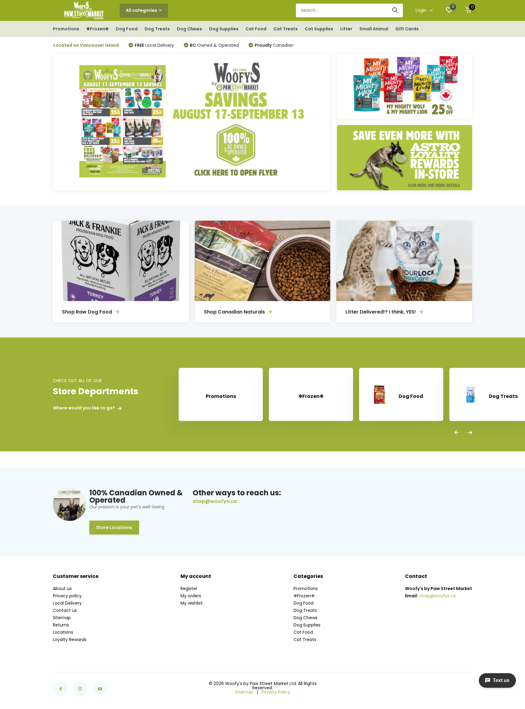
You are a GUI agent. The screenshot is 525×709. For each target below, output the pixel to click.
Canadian (274, 45)
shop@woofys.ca (215, 501)
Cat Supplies (319, 29)
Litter (346, 29)
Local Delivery (154, 45)
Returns (61, 625)
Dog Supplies (223, 29)
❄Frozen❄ (97, 29)
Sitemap (62, 618)
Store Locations (114, 527)
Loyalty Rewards (70, 639)
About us (62, 588)
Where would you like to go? (84, 408)
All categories (141, 10)
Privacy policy (67, 596)
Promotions (66, 29)
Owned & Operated (214, 45)
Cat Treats (285, 29)
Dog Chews (189, 29)
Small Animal (373, 29)
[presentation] (457, 433)
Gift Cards (407, 29)
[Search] (395, 10)
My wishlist (191, 603)
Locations (63, 632)
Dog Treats (157, 29)
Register (188, 588)
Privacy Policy (276, 692)
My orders (190, 596)
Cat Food (255, 29)
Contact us (65, 610)
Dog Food (127, 29)
